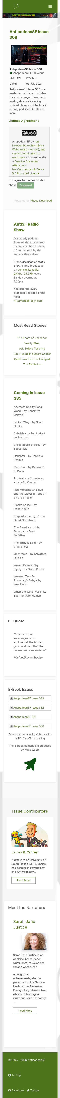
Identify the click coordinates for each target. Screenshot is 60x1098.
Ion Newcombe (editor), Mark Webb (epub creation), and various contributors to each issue (28, 149)
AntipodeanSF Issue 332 (28, 707)
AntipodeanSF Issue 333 (28, 698)
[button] (50, 6)
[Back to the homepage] (16, 6)
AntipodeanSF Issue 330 (28, 726)
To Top (16, 1075)
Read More (25, 1010)
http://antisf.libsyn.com (28, 300)
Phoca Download (41, 200)
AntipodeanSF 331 (24, 717)
